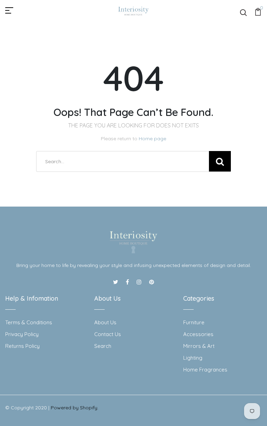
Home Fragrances (205, 369)
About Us (105, 322)
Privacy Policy (22, 334)
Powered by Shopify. (74, 407)
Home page (152, 138)
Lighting (192, 357)
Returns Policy (22, 346)
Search (102, 346)
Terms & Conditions (28, 322)
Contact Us (107, 334)
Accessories (198, 334)
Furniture (193, 322)
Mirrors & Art (199, 346)
